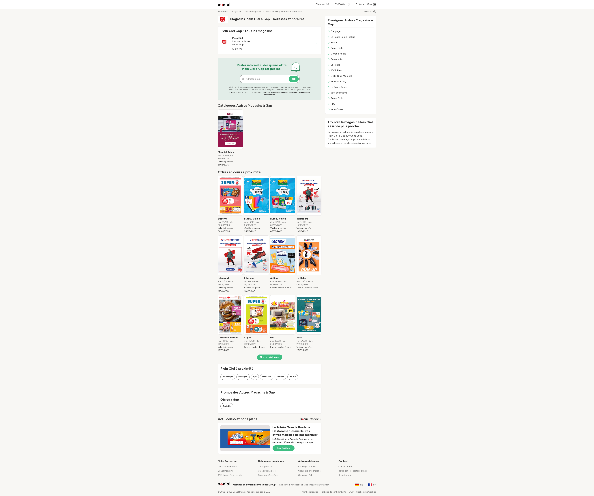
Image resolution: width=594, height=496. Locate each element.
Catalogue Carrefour (268, 475)
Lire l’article (283, 448)
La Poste (335, 64)
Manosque (227, 376)
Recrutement (344, 475)
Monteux (266, 376)
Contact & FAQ (345, 466)
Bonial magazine (225, 471)
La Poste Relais (339, 87)
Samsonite (336, 59)
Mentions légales (310, 492)
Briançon (243, 376)
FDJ (333, 103)
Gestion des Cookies (366, 492)
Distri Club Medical (341, 75)
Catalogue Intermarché (309, 471)
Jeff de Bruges (339, 92)
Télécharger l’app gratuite (230, 475)
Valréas (280, 376)
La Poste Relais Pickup (343, 36)
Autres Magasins (253, 12)
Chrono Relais (338, 53)
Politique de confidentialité (333, 492)
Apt (255, 376)
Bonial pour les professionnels (352, 471)
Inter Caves (337, 109)
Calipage (335, 31)
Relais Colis (337, 98)
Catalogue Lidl (265, 466)
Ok (294, 78)
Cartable (226, 406)
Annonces (368, 12)
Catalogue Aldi (305, 475)
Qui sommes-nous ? (227, 466)
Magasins (236, 12)
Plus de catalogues (269, 357)
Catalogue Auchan (307, 466)
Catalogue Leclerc (267, 471)
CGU (351, 492)
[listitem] (230, 137)
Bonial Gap (223, 12)
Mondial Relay (338, 81)
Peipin (292, 376)
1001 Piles (336, 70)
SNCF (334, 42)
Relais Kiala (337, 48)
